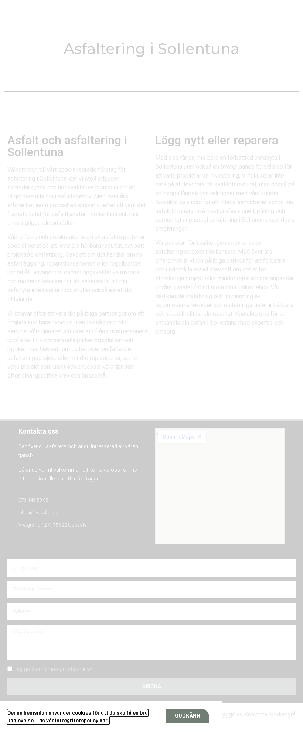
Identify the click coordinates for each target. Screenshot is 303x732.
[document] (151, 366)
